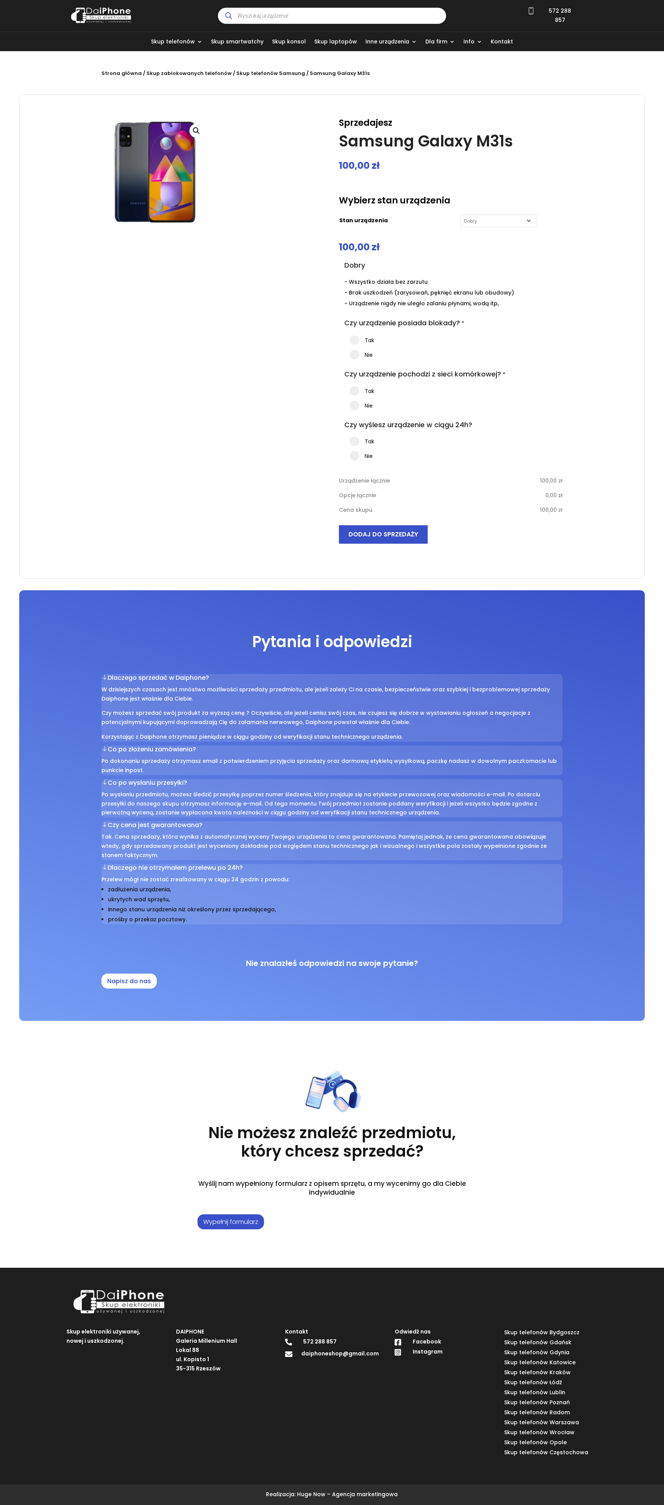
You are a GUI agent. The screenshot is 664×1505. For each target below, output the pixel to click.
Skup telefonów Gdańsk (537, 1342)
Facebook (427, 1341)
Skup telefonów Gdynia (536, 1352)
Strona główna (121, 73)
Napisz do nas (129, 981)
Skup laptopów (335, 42)
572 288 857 (320, 1341)
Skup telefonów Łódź (533, 1382)
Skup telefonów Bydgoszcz (541, 1332)
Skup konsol (289, 42)
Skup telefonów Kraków (537, 1372)
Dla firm (436, 42)
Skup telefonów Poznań (537, 1402)
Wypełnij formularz (230, 1221)
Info (469, 42)
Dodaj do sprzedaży (383, 534)
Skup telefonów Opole (535, 1442)
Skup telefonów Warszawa (541, 1422)
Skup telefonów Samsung (270, 73)
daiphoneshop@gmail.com (340, 1353)
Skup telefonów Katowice (540, 1362)
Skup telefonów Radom (537, 1412)
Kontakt (502, 42)
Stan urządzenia (363, 220)
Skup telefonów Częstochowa (546, 1452)
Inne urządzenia (387, 42)
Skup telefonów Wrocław (539, 1432)
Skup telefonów (173, 42)
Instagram (428, 1351)
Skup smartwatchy (237, 42)
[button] (196, 131)
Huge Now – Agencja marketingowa (347, 1494)
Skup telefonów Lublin (534, 1392)
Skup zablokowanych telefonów (189, 73)
